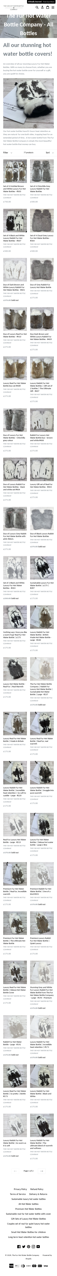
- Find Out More (41, 2)
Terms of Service (18, 1194)
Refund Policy (36, 1189)
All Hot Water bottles (28, 1204)
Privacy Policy (20, 1189)
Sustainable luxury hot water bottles (29, 1199)
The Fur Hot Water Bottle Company (25, 1255)
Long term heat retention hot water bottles (28, 1237)
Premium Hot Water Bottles (28, 1209)
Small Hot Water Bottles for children (28, 1232)
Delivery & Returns (38, 1194)
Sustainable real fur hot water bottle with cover (28, 1214)
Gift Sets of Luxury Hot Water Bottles (28, 1219)
